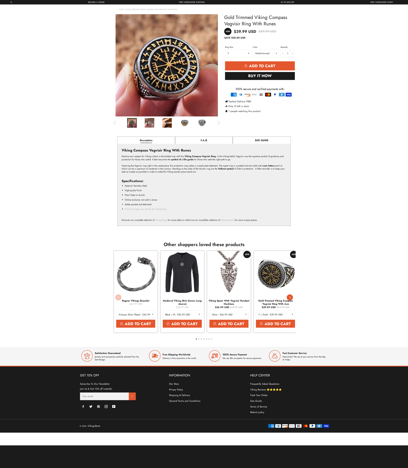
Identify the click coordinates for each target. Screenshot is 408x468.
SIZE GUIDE (261, 140)
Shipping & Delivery (179, 395)
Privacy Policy (176, 389)
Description (146, 140)
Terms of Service (258, 406)
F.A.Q (204, 140)
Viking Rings (161, 220)
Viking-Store (94, 426)
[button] (289, 297)
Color (255, 47)
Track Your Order (259, 395)
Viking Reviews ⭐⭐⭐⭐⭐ (266, 389)
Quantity (284, 47)
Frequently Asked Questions (264, 384)
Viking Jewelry (227, 220)
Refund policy (257, 412)
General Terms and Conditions (184, 401)
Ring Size (229, 47)
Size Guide (256, 401)
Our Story (174, 384)
